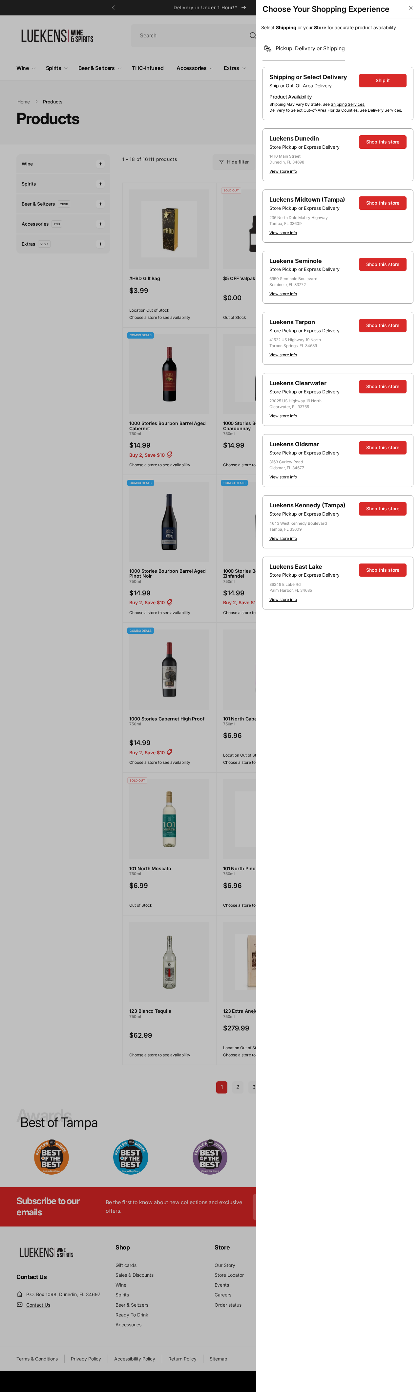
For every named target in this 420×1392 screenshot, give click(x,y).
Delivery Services (384, 110)
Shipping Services (347, 104)
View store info (283, 171)
